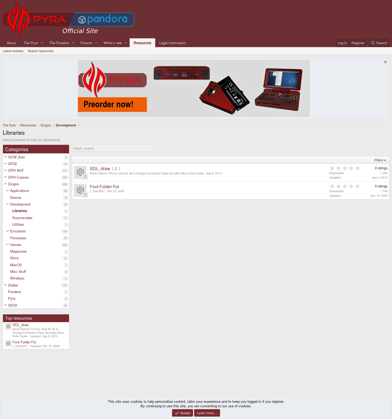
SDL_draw (21, 324)
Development (20, 204)
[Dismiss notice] (384, 62)
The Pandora (59, 42)
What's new (113, 42)
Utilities (18, 224)
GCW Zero (16, 156)
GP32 (12, 163)
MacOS (16, 264)
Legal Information (172, 42)
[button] (5, 157)
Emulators (18, 230)
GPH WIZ (15, 170)
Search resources (40, 50)
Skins (14, 257)
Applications (19, 190)
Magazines (18, 251)
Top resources (18, 318)
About (11, 42)
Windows (17, 278)
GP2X (12, 305)
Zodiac (13, 284)
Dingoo (13, 183)
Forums (86, 42)
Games (15, 244)
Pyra (11, 298)
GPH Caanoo (18, 177)
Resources (142, 42)
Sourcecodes (22, 217)
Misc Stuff (18, 271)
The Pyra (31, 42)
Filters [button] (378, 160)
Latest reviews (13, 50)
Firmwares (18, 237)
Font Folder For (24, 341)
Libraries (19, 210)
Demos (15, 197)
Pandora (14, 291)
